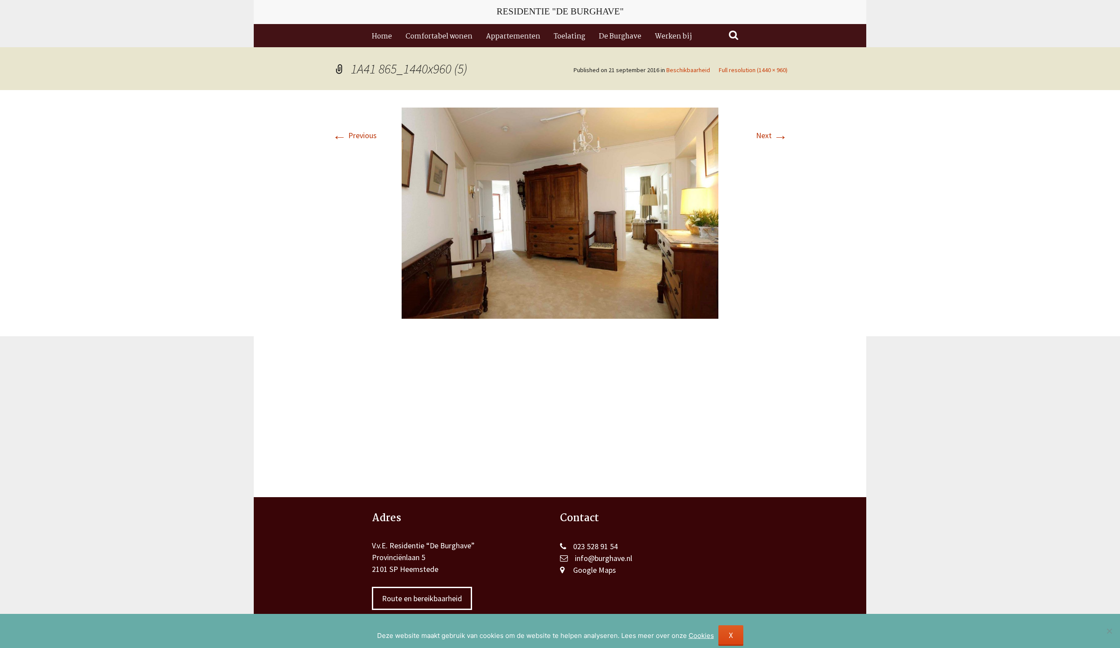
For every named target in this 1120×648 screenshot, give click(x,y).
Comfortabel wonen (439, 36)
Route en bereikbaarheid (422, 598)
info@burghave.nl (603, 558)
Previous (354, 135)
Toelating (569, 36)
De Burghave (620, 36)
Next (772, 135)
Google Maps (594, 570)
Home (382, 36)
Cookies (701, 635)
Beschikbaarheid (688, 70)
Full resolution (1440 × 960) (753, 70)
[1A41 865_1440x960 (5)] (560, 212)
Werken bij (673, 36)
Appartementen (513, 36)
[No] (1109, 631)
